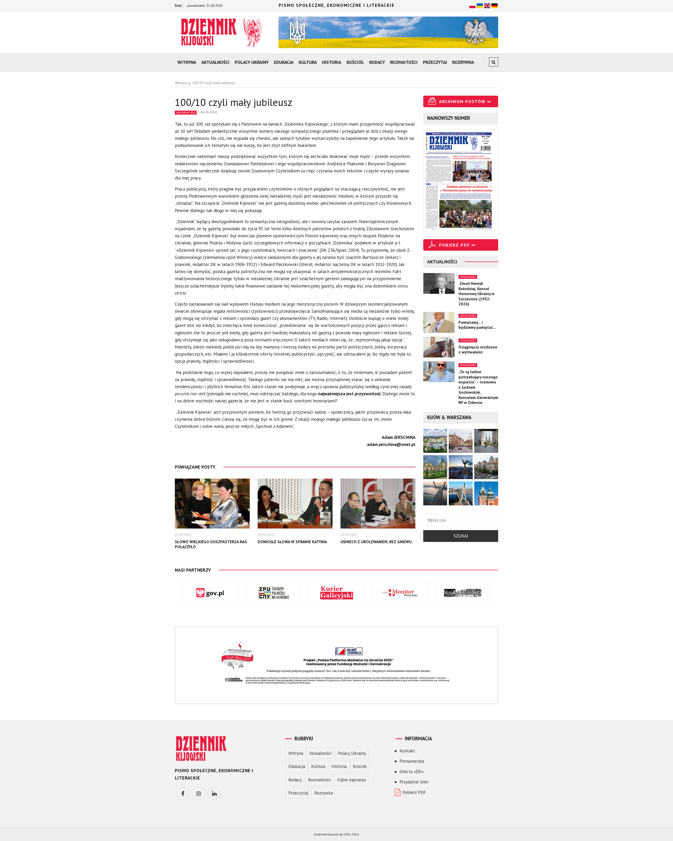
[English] (487, 5)
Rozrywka (463, 62)
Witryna (186, 62)
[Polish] (472, 5)
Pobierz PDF (414, 792)
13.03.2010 (348, 534)
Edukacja (283, 62)
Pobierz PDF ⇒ (457, 245)
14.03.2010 (266, 534)
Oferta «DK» (412, 772)
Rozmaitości (404, 62)
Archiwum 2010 (185, 112)
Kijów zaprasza (351, 780)
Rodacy (377, 62)
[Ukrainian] (479, 5)
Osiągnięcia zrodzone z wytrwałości (477, 350)
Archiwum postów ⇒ (465, 101)
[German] (494, 5)
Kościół (355, 62)
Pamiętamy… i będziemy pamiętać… (477, 325)
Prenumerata (412, 761)
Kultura (308, 62)
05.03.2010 (209, 112)
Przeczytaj (435, 62)
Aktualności (215, 62)
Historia (331, 62)
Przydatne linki (414, 782)
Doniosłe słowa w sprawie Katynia (292, 541)
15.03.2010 (183, 534)
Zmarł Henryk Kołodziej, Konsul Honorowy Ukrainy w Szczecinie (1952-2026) (476, 293)
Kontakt (407, 751)
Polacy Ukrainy (252, 62)
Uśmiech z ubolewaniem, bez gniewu (376, 541)
